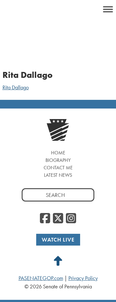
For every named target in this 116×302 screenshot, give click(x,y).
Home (58, 152)
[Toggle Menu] (108, 9)
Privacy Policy (83, 278)
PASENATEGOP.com (41, 278)
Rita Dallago (15, 87)
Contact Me (58, 167)
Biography (58, 160)
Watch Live (58, 239)
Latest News (58, 175)
